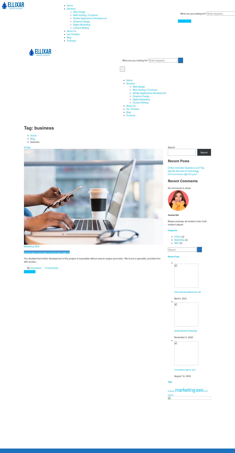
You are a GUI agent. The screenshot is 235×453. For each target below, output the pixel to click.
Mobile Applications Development (90, 18)
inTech (177, 236)
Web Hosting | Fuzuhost (85, 15)
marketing (185, 389)
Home (70, 5)
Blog (69, 37)
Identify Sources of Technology (183, 171)
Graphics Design (81, 21)
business (171, 391)
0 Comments (51, 267)
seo (200, 389)
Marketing (29, 246)
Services (71, 8)
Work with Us (184, 21)
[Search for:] (182, 249)
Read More (29, 271)
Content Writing (81, 27)
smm (206, 391)
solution (171, 395)
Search (171, 147)
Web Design (79, 11)
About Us (71, 31)
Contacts (71, 40)
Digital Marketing (81, 24)
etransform (35, 267)
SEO (37, 246)
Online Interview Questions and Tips (47, 252)
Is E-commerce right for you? (182, 174)
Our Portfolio (73, 34)
